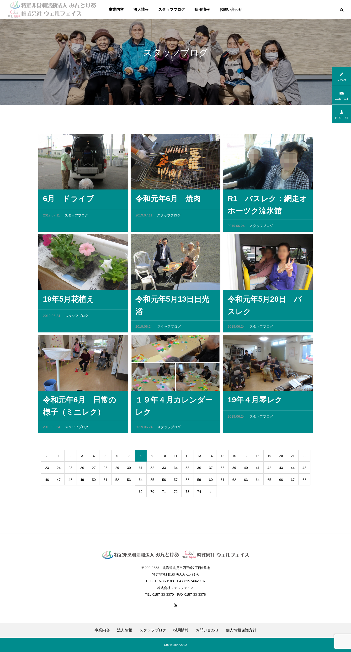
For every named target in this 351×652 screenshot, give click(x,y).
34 (176, 468)
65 (269, 480)
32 (152, 468)
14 (211, 456)
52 (117, 480)
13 (199, 456)
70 (152, 492)
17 (246, 456)
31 (141, 468)
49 (82, 480)
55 (152, 480)
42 (269, 468)
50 (94, 480)
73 (187, 492)
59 (199, 480)
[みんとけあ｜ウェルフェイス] (52, 9)
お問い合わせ (230, 9)
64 (258, 480)
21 (293, 456)
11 (175, 456)
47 (59, 480)
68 (304, 480)
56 (164, 480)
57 (176, 480)
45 (304, 468)
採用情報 (202, 9)
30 (129, 468)
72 (176, 492)
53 (129, 480)
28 (105, 468)
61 (222, 480)
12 (187, 456)
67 (293, 480)
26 (82, 468)
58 (187, 480)
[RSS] (175, 605)
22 (304, 456)
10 (164, 456)
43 (281, 468)
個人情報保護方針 (241, 630)
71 (164, 492)
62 (234, 480)
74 (199, 492)
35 (187, 468)
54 (141, 480)
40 (246, 468)
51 (105, 480)
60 (211, 480)
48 (70, 480)
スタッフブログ (171, 9)
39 (234, 468)
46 (47, 480)
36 (199, 468)
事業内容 (116, 9)
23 (47, 468)
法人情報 (141, 9)
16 (234, 456)
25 (70, 468)
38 (222, 468)
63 (246, 480)
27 (94, 468)
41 (258, 468)
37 (211, 468)
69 (141, 492)
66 (281, 480)
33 (164, 468)
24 (59, 468)
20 (281, 456)
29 (117, 468)
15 (222, 456)
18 (258, 456)
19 (269, 456)
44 (293, 468)
